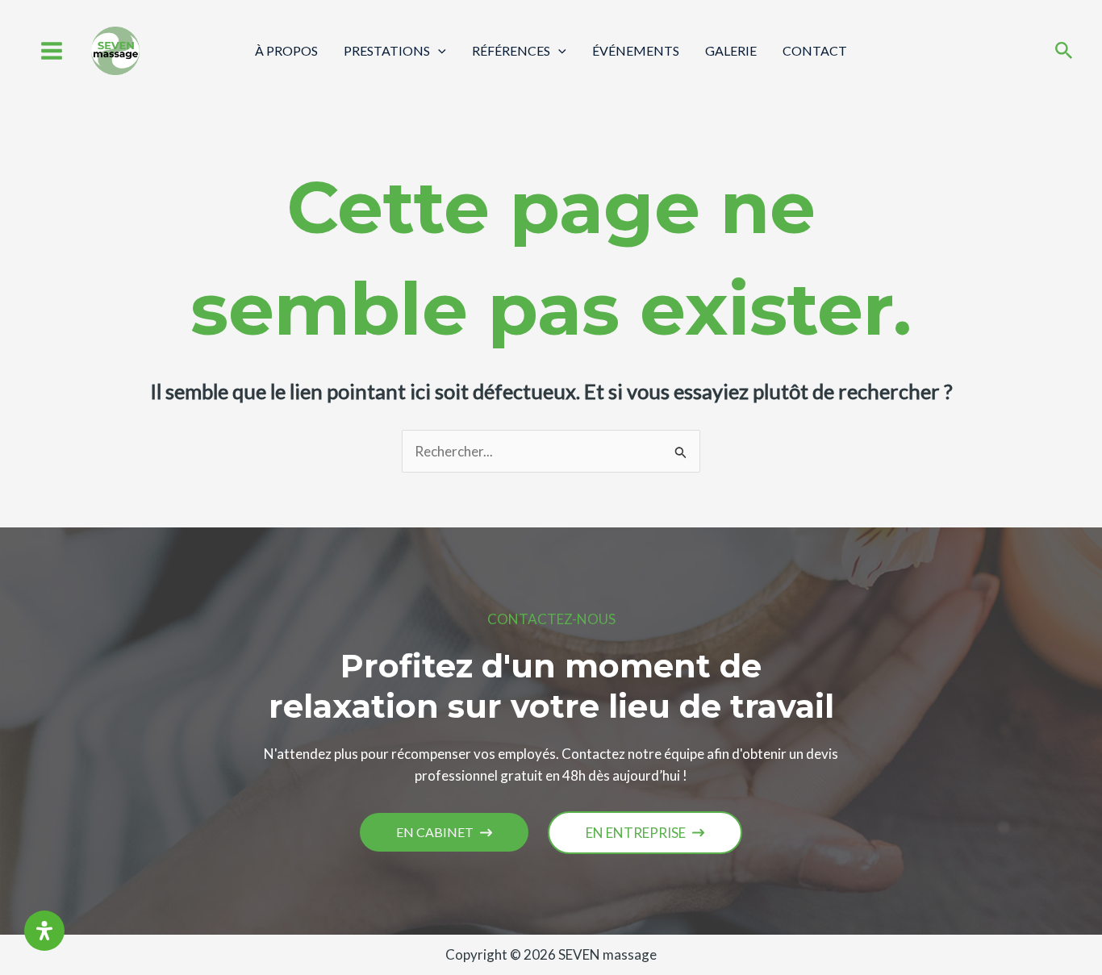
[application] (438, 50)
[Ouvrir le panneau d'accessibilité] (44, 930)
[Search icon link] (1064, 52)
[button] (444, 832)
